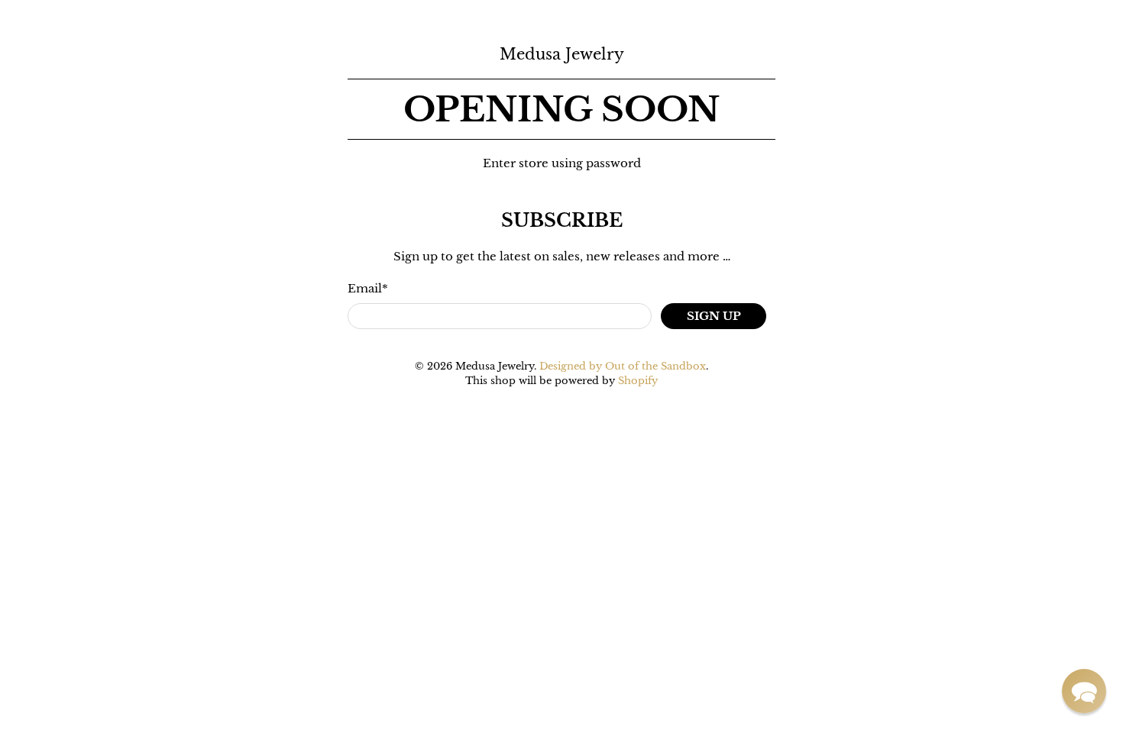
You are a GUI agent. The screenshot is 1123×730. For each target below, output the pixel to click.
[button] (1084, 691)
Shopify (638, 380)
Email (368, 288)
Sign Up (714, 315)
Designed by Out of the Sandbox (622, 366)
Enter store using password (562, 163)
